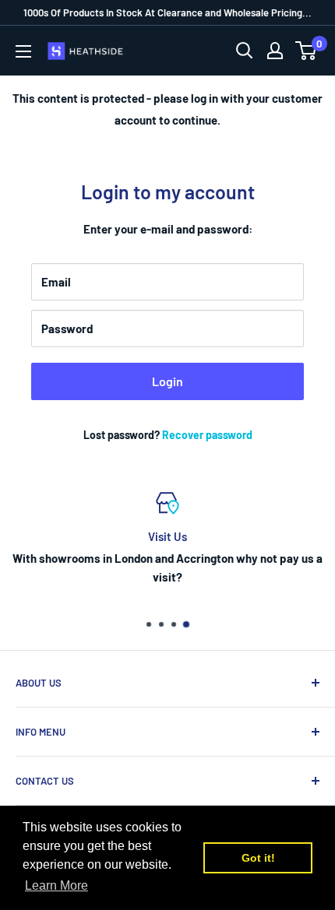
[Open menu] (23, 51)
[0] (306, 50)
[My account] (275, 50)
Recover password (207, 434)
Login (167, 381)
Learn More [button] (56, 885)
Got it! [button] (258, 858)
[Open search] (244, 50)
